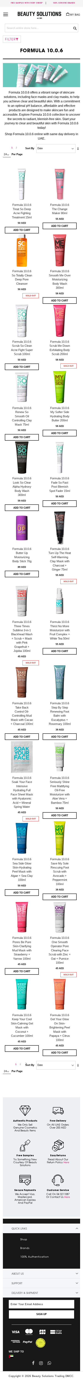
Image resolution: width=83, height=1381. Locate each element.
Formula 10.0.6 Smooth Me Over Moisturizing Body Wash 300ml (60, 279)
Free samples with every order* (27, 3)
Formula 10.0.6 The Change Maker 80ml (59, 209)
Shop (23, 1239)
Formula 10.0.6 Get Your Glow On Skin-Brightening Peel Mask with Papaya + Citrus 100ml (59, 1027)
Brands (25, 1248)
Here (66, 1162)
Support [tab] (17, 1283)
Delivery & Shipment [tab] (25, 1292)
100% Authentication (34, 1256)
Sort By (29, 148)
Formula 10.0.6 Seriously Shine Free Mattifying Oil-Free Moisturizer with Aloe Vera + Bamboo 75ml (60, 790)
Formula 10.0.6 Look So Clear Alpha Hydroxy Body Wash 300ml (21, 487)
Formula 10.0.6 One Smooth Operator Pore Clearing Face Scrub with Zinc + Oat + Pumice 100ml (60, 950)
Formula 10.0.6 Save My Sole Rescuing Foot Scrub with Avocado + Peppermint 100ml (59, 872)
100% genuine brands (64, 3)
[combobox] (41, 28)
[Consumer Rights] (40, 1342)
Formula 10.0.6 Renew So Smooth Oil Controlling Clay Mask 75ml (22, 416)
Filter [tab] (10, 39)
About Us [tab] (18, 1273)
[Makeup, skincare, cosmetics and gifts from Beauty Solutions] (41, 14)
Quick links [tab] (19, 1228)
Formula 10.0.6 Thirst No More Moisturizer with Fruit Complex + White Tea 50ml (60, 630)
